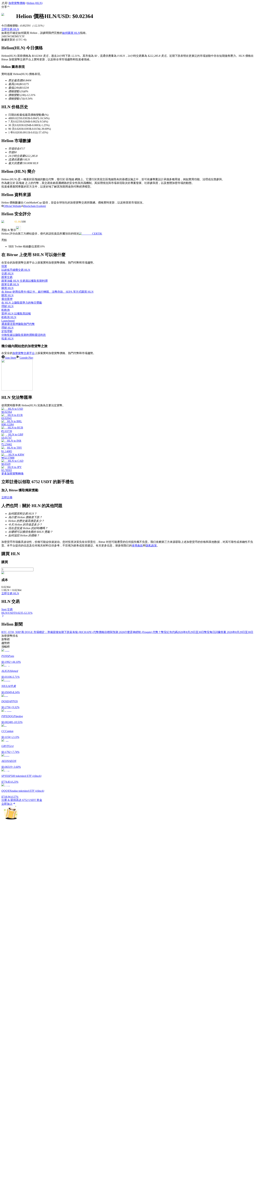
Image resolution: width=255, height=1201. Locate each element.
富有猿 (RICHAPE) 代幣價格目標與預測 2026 (97, 632)
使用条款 (137, 545)
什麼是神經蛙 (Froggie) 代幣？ (142, 632)
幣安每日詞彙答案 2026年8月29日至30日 (228, 632)
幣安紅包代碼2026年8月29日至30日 (182, 632)
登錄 (4, 1018)
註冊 (9, 1019)
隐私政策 (151, 545)
